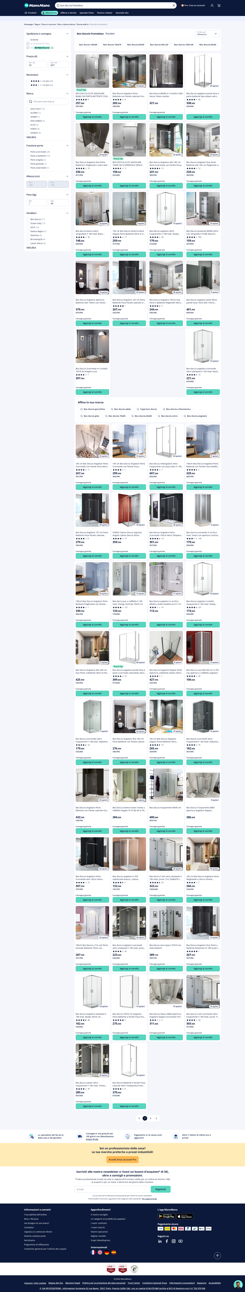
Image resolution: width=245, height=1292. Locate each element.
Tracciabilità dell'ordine (35, 1214)
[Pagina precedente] (139, 1118)
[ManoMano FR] (93, 1252)
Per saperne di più (149, 1199)
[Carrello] (219, 5)
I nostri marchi (98, 1227)
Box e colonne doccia (66, 24)
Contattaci (29, 1227)
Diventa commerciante (35, 1236)
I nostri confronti (99, 1223)
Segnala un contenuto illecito (38, 1231)
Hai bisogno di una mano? (36, 1223)
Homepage (28, 24)
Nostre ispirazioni (99, 1231)
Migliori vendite (98, 1236)
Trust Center (134, 1283)
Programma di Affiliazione (36, 1244)
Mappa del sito (55, 1283)
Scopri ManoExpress (100, 1240)
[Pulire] (173, 5)
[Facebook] (166, 1241)
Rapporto (201, 1283)
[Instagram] (173, 1241)
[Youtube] (180, 1241)
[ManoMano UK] (100, 1252)
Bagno (37, 24)
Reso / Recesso (31, 1219)
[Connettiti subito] (212, 5)
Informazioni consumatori (182, 1283)
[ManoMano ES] (113, 1252)
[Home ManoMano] (37, 5)
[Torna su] (217, 1255)
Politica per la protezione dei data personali (103, 1283)
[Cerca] (58, 5)
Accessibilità (215, 1283)
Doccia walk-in (83, 24)
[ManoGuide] (238, 1284)
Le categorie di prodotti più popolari (108, 1219)
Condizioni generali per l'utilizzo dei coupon (45, 1248)
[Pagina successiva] (156, 1118)
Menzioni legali (72, 1283)
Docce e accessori (49, 24)
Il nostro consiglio (99, 1214)
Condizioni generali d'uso (154, 1283)
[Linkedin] (160, 1241)
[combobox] (207, 33)
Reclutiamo (29, 1240)
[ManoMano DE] (107, 1252)
